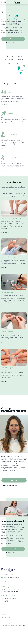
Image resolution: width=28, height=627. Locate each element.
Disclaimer (13, 623)
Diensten (3, 612)
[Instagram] (5, 582)
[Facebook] (2, 582)
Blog (2, 609)
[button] (9, 485)
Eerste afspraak (5, 614)
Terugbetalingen (5, 617)
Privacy (8, 623)
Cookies (20, 623)
